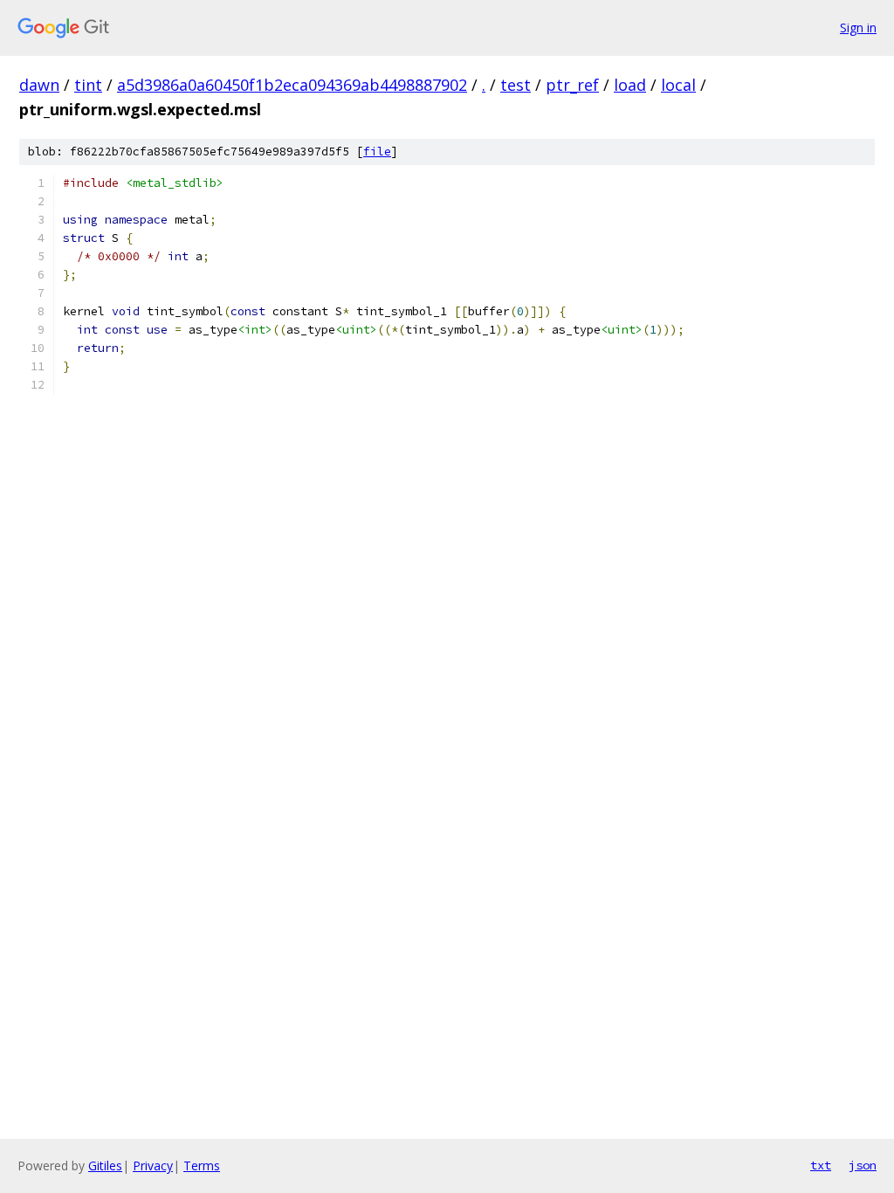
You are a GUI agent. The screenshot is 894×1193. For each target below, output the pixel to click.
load (630, 84)
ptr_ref (572, 84)
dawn (39, 84)
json (863, 1165)
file (377, 151)
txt (820, 1165)
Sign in (858, 27)
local (678, 84)
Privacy (153, 1165)
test (515, 84)
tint (88, 84)
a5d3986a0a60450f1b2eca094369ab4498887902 (292, 84)
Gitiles (105, 1165)
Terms (201, 1165)
